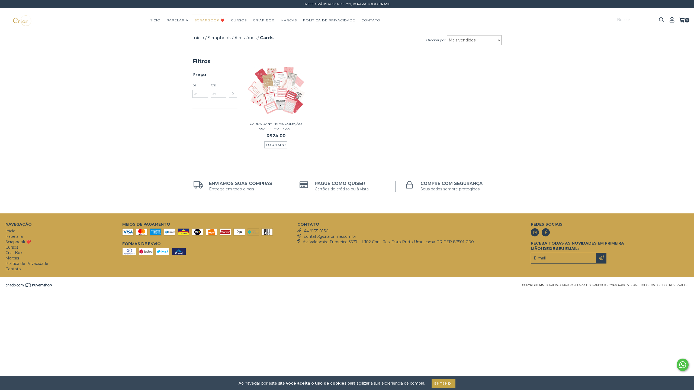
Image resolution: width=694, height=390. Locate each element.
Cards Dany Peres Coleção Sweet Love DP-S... (276, 126)
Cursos (239, 20)
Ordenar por (436, 40)
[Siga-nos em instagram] (535, 232)
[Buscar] (661, 20)
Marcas (289, 20)
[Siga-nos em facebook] (546, 232)
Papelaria (177, 20)
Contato (370, 20)
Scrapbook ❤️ (210, 20)
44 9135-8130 (316, 231)
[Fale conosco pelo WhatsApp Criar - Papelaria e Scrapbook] (683, 365)
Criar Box (263, 20)
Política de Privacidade (329, 20)
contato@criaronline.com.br (330, 236)
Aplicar (233, 94)
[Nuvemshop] (29, 286)
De (194, 85)
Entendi (443, 383)
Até (213, 85)
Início (154, 20)
